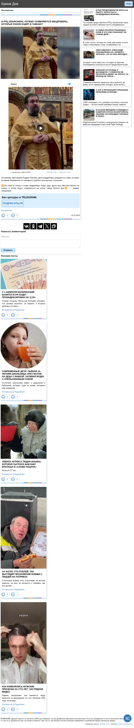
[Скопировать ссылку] (54, 226)
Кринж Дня (9, 4)
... (19, 306)
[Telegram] (40, 226)
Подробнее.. (19, 310)
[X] (47, 226)
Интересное (6, 210)
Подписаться (13, 203)
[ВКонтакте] (26, 226)
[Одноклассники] (33, 226)
